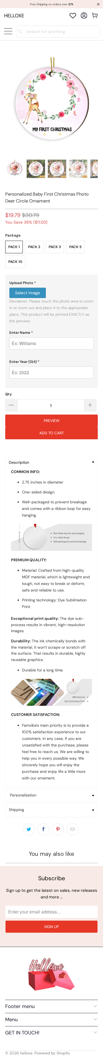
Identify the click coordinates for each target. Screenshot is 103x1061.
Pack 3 (55, 247)
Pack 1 (14, 247)
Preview (52, 420)
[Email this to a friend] (72, 829)
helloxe (14, 15)
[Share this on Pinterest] (58, 829)
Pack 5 (75, 247)
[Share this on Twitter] (29, 829)
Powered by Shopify (52, 1053)
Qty (8, 394)
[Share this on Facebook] (43, 829)
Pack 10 (15, 261)
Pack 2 (34, 247)
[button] (51, 283)
